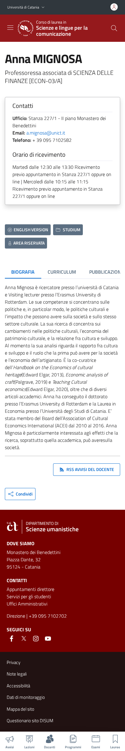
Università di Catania (23, 7)
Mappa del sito (20, 709)
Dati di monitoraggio (26, 697)
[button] (43, 7)
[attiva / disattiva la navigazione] (10, 27)
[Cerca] (114, 28)
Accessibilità (18, 685)
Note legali (17, 673)
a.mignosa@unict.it (45, 132)
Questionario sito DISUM (30, 720)
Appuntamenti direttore (30, 589)
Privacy (13, 662)
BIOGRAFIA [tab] (23, 271)
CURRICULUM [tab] (62, 271)
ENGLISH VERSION (31, 229)
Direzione (16, 615)
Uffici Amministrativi (27, 603)
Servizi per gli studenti (29, 596)
